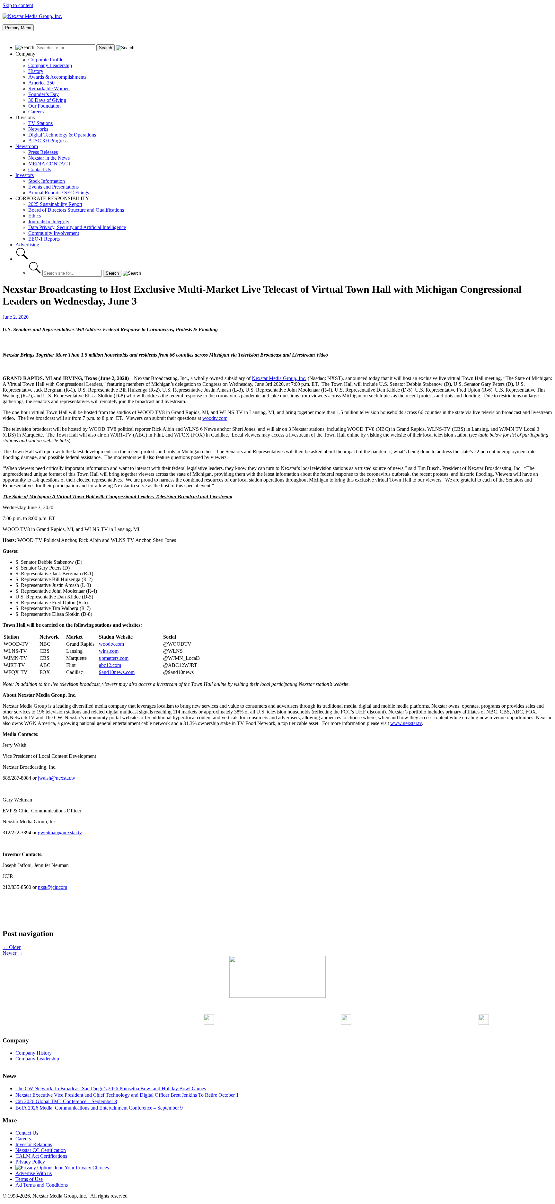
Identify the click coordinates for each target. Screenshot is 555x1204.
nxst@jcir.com (52, 887)
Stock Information (46, 181)
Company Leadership (50, 65)
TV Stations (40, 123)
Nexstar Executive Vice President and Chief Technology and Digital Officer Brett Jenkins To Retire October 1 (127, 1095)
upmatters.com (113, 658)
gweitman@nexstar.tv (60, 832)
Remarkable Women (49, 88)
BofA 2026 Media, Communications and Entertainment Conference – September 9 (99, 1108)
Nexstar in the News (49, 158)
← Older (12, 947)
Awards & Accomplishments (57, 77)
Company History (33, 1053)
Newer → (13, 953)
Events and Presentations (53, 187)
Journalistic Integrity (48, 221)
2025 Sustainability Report (55, 204)
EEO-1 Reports (44, 239)
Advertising (27, 244)
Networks (38, 129)
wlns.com (109, 651)
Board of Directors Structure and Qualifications (76, 210)
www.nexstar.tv (406, 723)
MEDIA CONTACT (49, 163)
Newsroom (26, 146)
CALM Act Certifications (41, 1156)
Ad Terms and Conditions (41, 1185)
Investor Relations (33, 1144)
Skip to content (18, 5)
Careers (36, 111)
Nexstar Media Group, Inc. (279, 378)
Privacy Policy (30, 1161)
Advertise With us (33, 1173)
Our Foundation (44, 106)
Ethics (34, 215)
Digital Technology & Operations (62, 134)
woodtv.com (214, 418)
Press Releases (43, 152)
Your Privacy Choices (86, 1167)
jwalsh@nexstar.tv (56, 778)
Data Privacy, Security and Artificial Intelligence (77, 227)
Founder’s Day (43, 94)
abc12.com (110, 665)
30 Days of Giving (47, 100)
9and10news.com (117, 672)
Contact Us (39, 169)
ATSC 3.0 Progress (47, 140)
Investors (24, 175)
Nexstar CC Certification (40, 1150)
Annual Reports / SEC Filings (58, 192)
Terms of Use (29, 1179)
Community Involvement (53, 233)
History (35, 71)
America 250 (41, 82)
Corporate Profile (45, 59)
